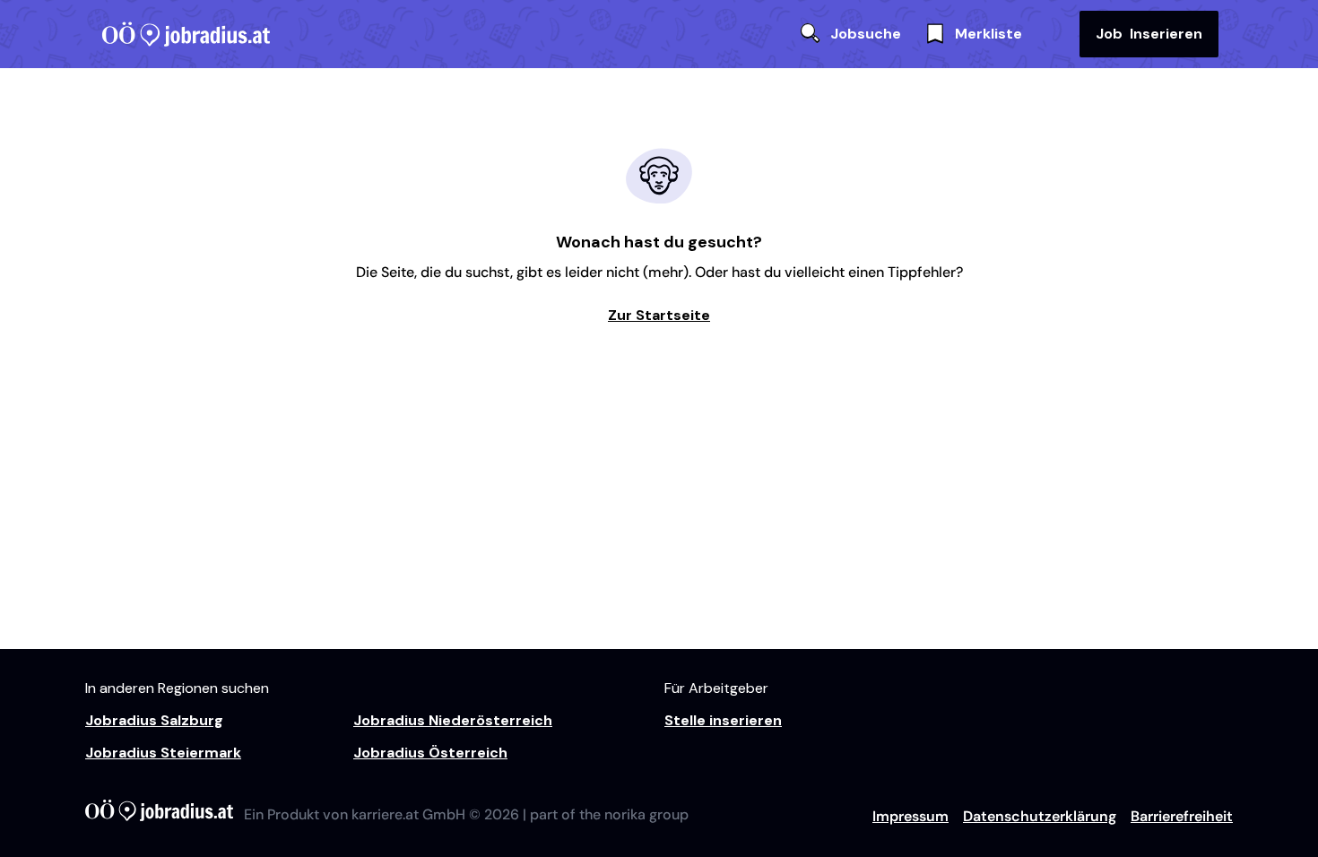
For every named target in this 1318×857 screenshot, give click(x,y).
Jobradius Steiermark (163, 752)
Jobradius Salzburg (154, 720)
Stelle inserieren (723, 720)
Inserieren (1149, 33)
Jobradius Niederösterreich (452, 720)
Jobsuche (865, 33)
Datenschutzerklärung (1039, 816)
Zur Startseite (659, 315)
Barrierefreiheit (1182, 816)
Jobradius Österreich (430, 752)
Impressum (910, 816)
